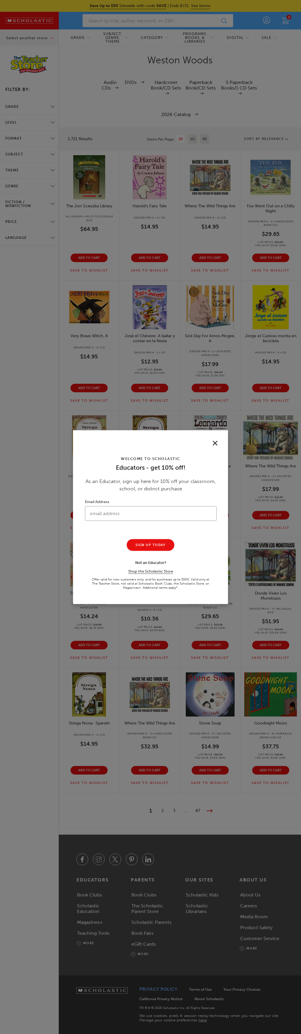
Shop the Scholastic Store (150, 571)
